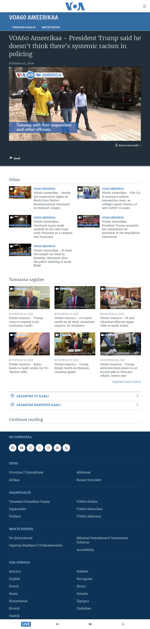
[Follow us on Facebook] (12, 447)
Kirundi (14, 608)
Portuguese (84, 579)
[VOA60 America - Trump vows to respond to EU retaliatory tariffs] (29, 297)
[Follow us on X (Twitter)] (39, 447)
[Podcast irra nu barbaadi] (48, 447)
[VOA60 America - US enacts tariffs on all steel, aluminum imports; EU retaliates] (74, 297)
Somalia (82, 594)
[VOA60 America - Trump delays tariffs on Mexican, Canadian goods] (74, 343)
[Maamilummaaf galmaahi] (57, 447)
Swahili (14, 616)
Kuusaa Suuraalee (89, 480)
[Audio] (57, 624)
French (14, 586)
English (14, 579)
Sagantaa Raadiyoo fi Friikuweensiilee (36, 545)
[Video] (90, 624)
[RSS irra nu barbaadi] (66, 447)
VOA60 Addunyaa (89, 516)
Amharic (15, 571)
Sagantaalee (17, 509)
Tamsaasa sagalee (24, 27)
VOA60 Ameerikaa (44, 189)
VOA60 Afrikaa (87, 501)
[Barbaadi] (123, 624)
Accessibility (85, 549)
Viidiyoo (15, 516)
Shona (81, 586)
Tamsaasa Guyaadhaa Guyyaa (29, 501)
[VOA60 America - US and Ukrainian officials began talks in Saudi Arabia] (120, 297)
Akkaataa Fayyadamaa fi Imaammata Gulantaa (102, 540)
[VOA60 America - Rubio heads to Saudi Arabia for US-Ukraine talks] (29, 343)
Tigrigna (83, 601)
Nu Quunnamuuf (20, 538)
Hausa (13, 594)
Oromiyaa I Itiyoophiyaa (26, 472)
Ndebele (82, 571)
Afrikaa (14, 480)
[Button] (14, 159)
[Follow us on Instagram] (30, 447)
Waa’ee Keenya (51, 27)
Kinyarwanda (18, 601)
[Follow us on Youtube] (21, 447)
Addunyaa (83, 472)
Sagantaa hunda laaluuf (126, 381)
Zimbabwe (84, 608)
